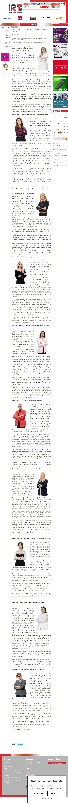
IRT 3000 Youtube (58, 763)
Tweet (20, 744)
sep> (65, 114)
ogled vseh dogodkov (60, 165)
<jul (55, 114)
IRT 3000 (15, 8)
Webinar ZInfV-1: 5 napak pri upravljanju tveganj (60, 155)
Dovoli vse (38, 794)
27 (60, 132)
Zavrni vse (55, 794)
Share (14, 744)
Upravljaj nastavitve (47, 799)
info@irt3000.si (30, 775)
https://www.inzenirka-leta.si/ (21, 729)
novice (14, 26)
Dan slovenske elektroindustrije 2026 (58, 144)
